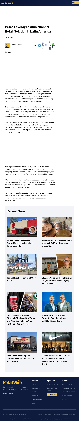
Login (5, 393)
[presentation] (22, 227)
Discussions (36, 388)
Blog (33, 403)
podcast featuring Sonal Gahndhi (33, 195)
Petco (7, 89)
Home (34, 384)
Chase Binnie (17, 44)
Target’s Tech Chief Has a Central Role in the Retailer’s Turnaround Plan (20, 243)
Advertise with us (52, 384)
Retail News (36, 392)
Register (10, 393)
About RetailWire (67, 384)
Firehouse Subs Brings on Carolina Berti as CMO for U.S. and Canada (20, 358)
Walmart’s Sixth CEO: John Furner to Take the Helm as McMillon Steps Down (54, 318)
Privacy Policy (42, 415)
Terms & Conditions (54, 415)
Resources (35, 395)
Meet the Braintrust (68, 388)
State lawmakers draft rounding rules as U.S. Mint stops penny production (57, 243)
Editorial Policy (67, 395)
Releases (39, 399)
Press (34, 399)
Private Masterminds (69, 392)
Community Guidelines (68, 415)
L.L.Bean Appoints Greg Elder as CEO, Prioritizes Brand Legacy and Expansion (57, 281)
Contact (64, 399)
